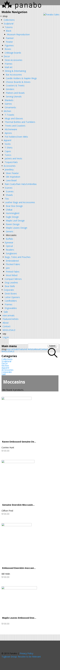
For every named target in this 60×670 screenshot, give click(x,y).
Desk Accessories (13, 60)
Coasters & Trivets (15, 85)
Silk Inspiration (13, 176)
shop (5, 16)
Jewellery (9, 169)
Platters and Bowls (15, 92)
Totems (9, 27)
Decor (7, 56)
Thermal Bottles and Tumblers (20, 122)
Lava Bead (11, 180)
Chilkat (9, 209)
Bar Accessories (14, 74)
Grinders (10, 89)
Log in (6, 337)
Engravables (11, 308)
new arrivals (8, 315)
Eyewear (9, 242)
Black (8, 30)
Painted (9, 38)
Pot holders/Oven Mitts (16, 136)
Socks (8, 143)
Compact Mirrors (13, 279)
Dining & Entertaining (15, 70)
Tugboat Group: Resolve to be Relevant (21, 656)
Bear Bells (10, 286)
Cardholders (11, 300)
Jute (8, 267)
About (6, 322)
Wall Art (8, 67)
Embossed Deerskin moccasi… (19, 568)
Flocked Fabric (13, 264)
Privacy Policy (26, 653)
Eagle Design (12, 216)
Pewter (9, 41)
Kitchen (7, 111)
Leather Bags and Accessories (20, 202)
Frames (8, 63)
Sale (6, 311)
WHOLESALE (9, 330)
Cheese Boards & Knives (18, 81)
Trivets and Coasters (15, 125)
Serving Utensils (14, 96)
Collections (9, 19)
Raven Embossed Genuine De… (19, 441)
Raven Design (13, 224)
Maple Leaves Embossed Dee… (19, 617)
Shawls (9, 194)
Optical (9, 246)
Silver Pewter (12, 173)
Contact (6, 326)
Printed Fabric (13, 271)
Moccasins (11, 235)
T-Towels (9, 114)
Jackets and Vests (13, 158)
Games (8, 103)
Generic (9, 231)
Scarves (8, 187)
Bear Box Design (14, 206)
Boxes (8, 49)
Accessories (10, 165)
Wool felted (11, 275)
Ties (7, 198)
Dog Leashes (11, 282)
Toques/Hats (11, 162)
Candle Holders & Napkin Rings (21, 78)
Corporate (9, 289)
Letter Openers (12, 297)
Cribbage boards (13, 52)
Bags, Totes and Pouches (17, 257)
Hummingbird (12, 213)
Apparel (7, 140)
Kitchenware (11, 129)
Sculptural (8, 23)
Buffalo (9, 238)
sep (4, 333)
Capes (8, 151)
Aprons (8, 133)
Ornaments (10, 107)
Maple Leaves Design (16, 227)
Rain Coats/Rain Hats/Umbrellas (21, 184)
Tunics (8, 154)
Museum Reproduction (18, 34)
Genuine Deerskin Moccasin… (18, 504)
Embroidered (12, 260)
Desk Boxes (11, 293)
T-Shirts (8, 147)
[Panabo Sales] (51, 14)
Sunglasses (11, 253)
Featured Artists (10, 319)
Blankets (9, 100)
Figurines (9, 45)
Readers (10, 249)
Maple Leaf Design (15, 220)
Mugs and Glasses (14, 118)
